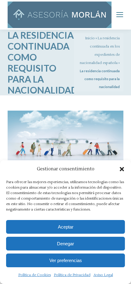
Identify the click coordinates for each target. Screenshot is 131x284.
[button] (122, 169)
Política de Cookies (34, 275)
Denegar (65, 243)
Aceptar (65, 226)
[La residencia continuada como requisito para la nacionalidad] (65, 141)
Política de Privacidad (72, 275)
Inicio (90, 38)
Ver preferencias (65, 260)
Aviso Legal (103, 275)
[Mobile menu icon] (119, 14)
